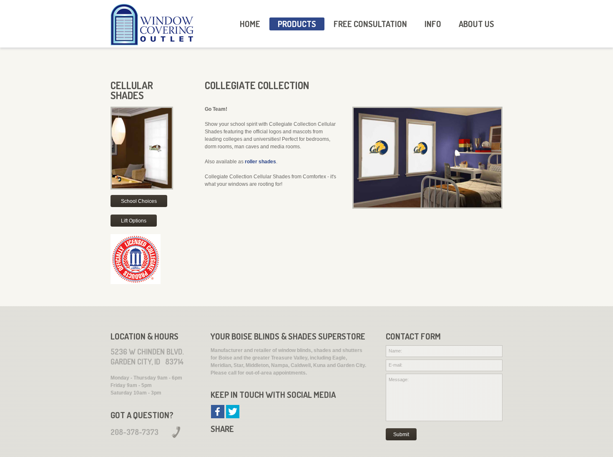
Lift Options (133, 221)
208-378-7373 (134, 432)
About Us (476, 23)
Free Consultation (370, 23)
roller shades (260, 162)
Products (297, 23)
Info (433, 23)
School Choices (139, 201)
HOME (250, 23)
